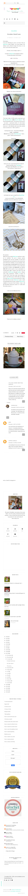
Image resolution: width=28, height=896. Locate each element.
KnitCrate (5, 44)
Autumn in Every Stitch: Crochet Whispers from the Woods (15, 594)
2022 (7, 644)
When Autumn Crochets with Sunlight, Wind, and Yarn (14, 605)
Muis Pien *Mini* (9, 833)
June (8, 673)
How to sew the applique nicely (11, 729)
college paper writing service (16, 383)
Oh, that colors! (10, 663)
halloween (14, 30)
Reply (24, 401)
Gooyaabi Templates (15, 891)
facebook (8, 530)
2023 (7, 642)
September (9, 667)
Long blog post (9, 365)
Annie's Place (9, 828)
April (8, 677)
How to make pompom (9, 739)
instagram (15, 530)
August (8, 669)
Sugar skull (6, 704)
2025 (7, 638)
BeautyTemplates (16, 889)
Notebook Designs (9, 837)
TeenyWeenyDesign (10, 840)
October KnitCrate (11, 660)
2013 (7, 690)
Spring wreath (7, 711)
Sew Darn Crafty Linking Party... (12, 844)
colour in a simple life (10, 847)
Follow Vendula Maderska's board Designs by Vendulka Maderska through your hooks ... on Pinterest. (13, 863)
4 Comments (6, 332)
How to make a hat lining (9, 741)
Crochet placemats (8, 701)
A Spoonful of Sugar (10, 851)
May (8, 675)
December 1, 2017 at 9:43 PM (14, 424)
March (8, 678)
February (9, 680)
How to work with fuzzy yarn (10, 716)
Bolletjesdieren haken (10, 826)
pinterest (8, 536)
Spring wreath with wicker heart (11, 721)
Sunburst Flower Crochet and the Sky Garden (15, 830)
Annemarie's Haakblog (11, 825)
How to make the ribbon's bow (10, 724)
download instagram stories (18, 448)
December (9, 655)
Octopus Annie (7, 709)
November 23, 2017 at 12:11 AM (17, 407)
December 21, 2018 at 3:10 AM (15, 442)
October (9, 659)
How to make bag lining (9, 731)
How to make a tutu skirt (9, 736)
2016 (7, 684)
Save (24, 332)
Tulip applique (7, 714)
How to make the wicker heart (10, 726)
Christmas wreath (8, 719)
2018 (7, 651)
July (8, 671)
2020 (7, 647)
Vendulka (14, 405)
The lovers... (9, 665)
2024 (7, 640)
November (9, 657)
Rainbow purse (7, 734)
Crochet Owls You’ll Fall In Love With (12, 616)
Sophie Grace (13, 440)
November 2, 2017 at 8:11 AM (15, 386)
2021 (7, 646)
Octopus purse (7, 706)
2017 (7, 653)
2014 (7, 688)
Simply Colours (9, 836)
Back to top (21, 893)
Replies (8, 402)
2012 (7, 692)
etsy (22, 530)
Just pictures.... (9, 841)
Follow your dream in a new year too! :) (13, 583)
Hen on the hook (14, 621)
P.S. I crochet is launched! (11, 848)
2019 (7, 649)
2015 (7, 686)
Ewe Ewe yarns (8, 119)
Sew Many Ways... (10, 843)
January (8, 682)
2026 (7, 636)
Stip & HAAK (9, 832)
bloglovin (15, 536)
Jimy (10, 422)
